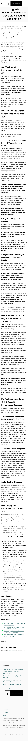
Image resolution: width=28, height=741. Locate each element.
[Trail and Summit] (14, 3)
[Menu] (2, 3)
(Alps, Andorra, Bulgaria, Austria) (13, 684)
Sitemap (5, 715)
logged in (11, 650)
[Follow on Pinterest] (12, 701)
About (4, 706)
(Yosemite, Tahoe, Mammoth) (13, 669)
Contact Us (5, 709)
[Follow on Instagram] (15, 701)
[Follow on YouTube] (18, 701)
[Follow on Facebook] (10, 701)
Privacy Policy (6, 688)
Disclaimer (13, 688)
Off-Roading (3, 641)
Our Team (5, 712)
